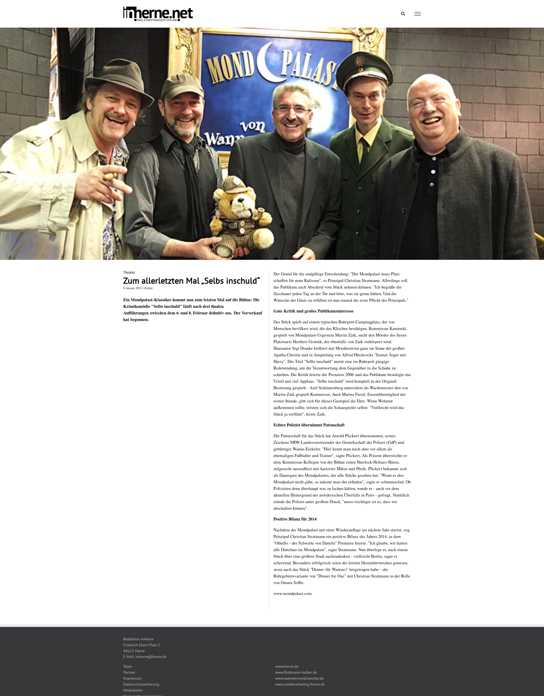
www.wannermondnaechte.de (299, 678)
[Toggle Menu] (418, 14)
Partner (129, 672)
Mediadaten (133, 690)
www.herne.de (286, 666)
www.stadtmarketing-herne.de (300, 684)
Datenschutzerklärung (141, 684)
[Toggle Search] (403, 13)
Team (127, 666)
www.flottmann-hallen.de (296, 672)
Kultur (148, 288)
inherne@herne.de (151, 656)
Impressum (132, 678)
